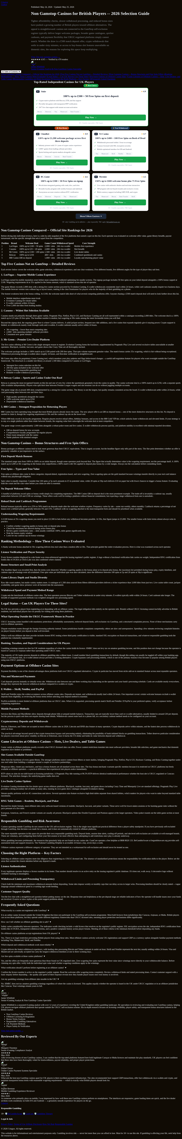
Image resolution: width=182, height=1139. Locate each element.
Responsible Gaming (64, 1124)
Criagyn (4, 2)
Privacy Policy (7, 1124)
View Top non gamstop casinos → (45, 57)
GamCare (28, 1114)
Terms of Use (19, 1124)
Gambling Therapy (43, 1114)
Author (4, 4)
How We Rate (48, 1124)
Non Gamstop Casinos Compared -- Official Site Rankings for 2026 (30, 74)
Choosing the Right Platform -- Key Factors (70, 79)
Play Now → (91, 117)
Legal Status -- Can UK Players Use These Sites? (67, 76)
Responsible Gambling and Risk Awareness (31, 79)
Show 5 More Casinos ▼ (91, 216)
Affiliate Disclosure (34, 1124)
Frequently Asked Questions (102, 79)
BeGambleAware (13, 1114)
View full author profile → (12, 1031)
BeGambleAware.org (113, 222)
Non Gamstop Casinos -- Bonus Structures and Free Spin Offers (135, 74)
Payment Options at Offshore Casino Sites (107, 76)
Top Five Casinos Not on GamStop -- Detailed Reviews (84, 74)
